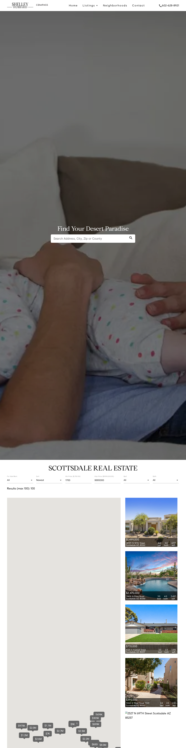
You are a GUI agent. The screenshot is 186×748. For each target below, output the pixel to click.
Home (73, 5)
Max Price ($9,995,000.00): (104, 476)
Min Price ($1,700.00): (73, 476)
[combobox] (20, 480)
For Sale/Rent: (12, 476)
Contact (138, 5)
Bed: (125, 476)
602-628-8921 (169, 5)
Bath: (154, 476)
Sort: (37, 476)
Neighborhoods (115, 5)
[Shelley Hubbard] (20, 9)
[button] (95, 724)
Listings (90, 5)
